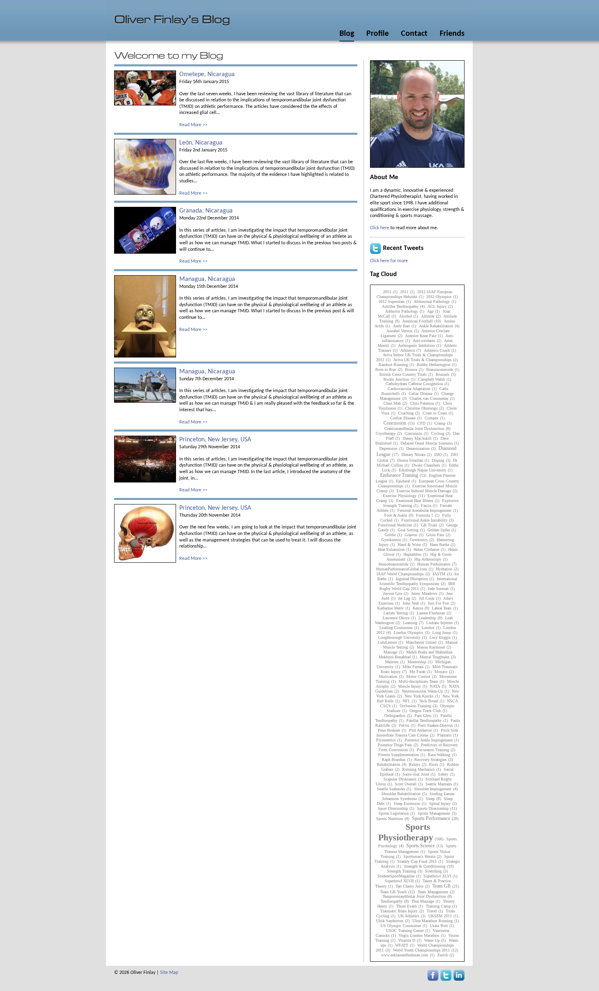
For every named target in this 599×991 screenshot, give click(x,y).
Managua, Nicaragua (207, 279)
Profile (377, 34)
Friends (452, 34)
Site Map (169, 972)
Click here (379, 228)
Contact (414, 34)
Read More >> (193, 125)
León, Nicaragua (200, 143)
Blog (346, 34)
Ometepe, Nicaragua (207, 74)
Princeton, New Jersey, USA (215, 439)
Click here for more (389, 261)
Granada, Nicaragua (206, 211)
